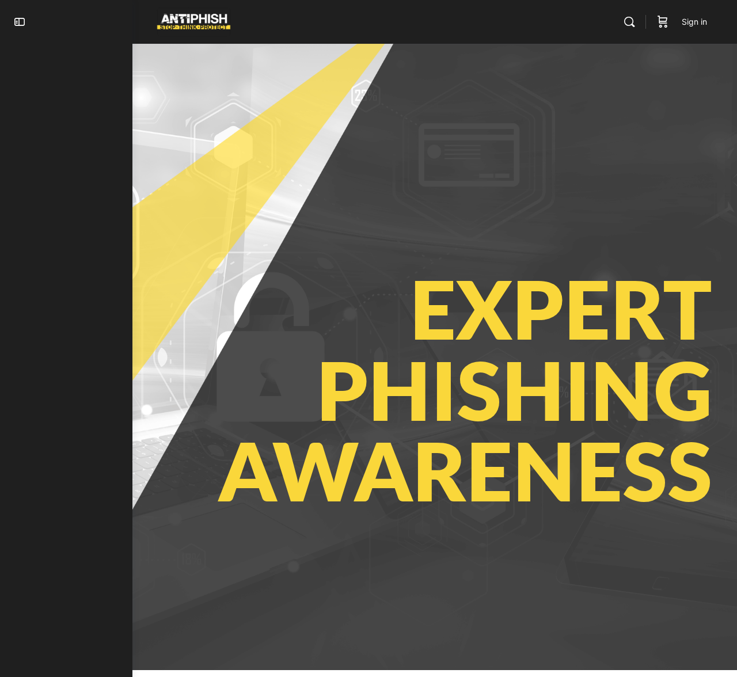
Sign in (694, 21)
